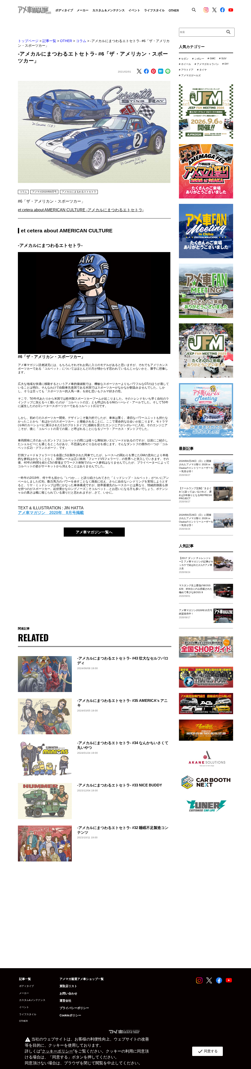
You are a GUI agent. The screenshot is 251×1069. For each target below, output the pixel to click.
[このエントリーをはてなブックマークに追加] (160, 72)
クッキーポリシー (57, 1051)
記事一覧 (49, 41)
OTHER (66, 41)
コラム (81, 41)
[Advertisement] (94, 578)
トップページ (28, 41)
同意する (207, 1051)
